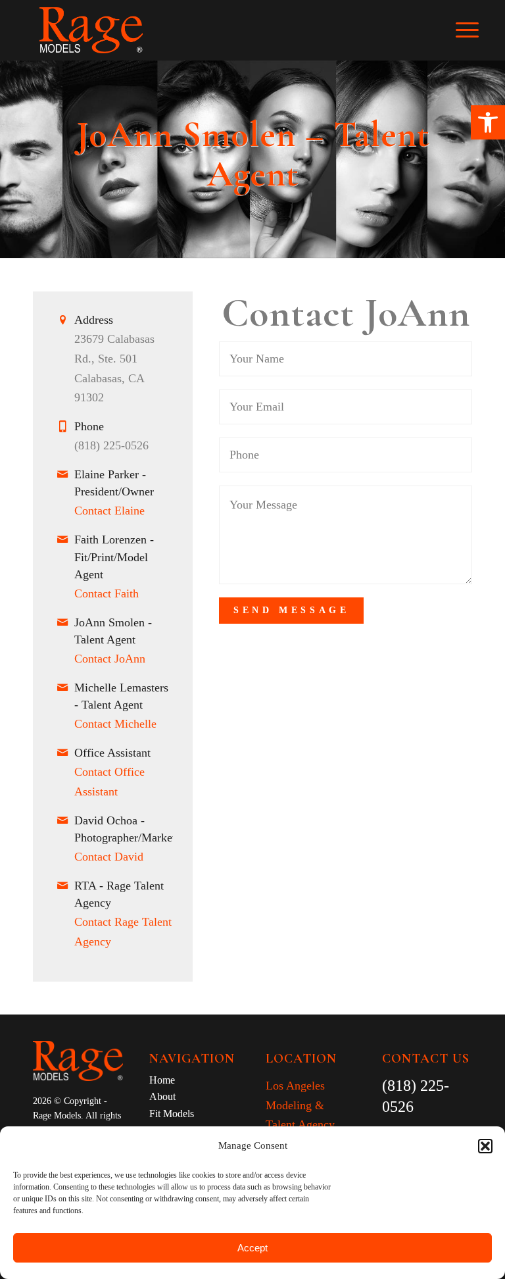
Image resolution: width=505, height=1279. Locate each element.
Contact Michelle (115, 723)
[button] (488, 122)
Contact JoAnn (109, 658)
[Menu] (474, 30)
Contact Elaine (109, 510)
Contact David (108, 856)
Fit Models (171, 1113)
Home (162, 1080)
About (162, 1096)
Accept (252, 1247)
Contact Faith (106, 593)
